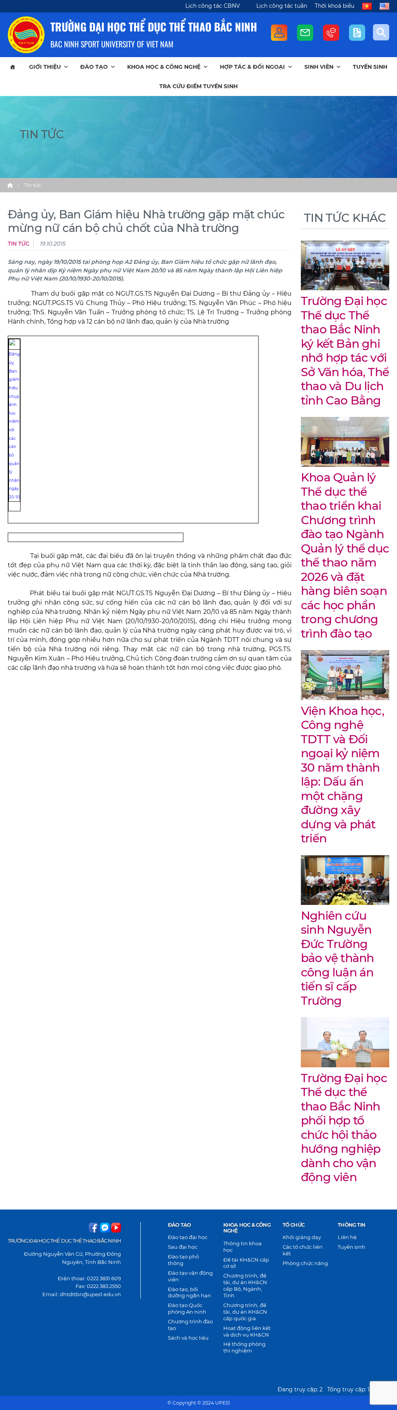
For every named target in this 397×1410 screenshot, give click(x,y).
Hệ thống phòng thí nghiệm (244, 1347)
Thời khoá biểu (334, 5)
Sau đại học (182, 1247)
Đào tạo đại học (187, 1237)
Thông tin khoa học (242, 1246)
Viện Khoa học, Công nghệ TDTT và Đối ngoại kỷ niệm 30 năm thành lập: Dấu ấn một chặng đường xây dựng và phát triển (342, 775)
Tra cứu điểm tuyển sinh (198, 86)
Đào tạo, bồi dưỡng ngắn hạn (189, 1292)
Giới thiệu (45, 66)
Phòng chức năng (305, 1263)
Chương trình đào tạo (190, 1324)
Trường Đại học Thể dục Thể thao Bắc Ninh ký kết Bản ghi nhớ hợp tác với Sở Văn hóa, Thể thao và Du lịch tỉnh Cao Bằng (345, 351)
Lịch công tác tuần (281, 5)
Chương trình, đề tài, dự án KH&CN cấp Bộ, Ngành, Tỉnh (245, 1285)
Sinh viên (318, 66)
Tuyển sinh (370, 66)
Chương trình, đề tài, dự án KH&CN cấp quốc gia (245, 1311)
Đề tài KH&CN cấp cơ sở (246, 1263)
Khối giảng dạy (302, 1237)
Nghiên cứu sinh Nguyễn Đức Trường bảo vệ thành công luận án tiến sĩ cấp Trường (337, 958)
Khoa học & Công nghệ (163, 66)
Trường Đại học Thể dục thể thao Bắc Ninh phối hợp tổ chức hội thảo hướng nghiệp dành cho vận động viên (344, 1128)
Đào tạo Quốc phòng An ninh (187, 1308)
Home (10, 185)
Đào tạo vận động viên (190, 1276)
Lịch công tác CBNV (212, 5)
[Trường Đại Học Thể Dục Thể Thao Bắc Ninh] (26, 34)
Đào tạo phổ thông (183, 1259)
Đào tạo (94, 66)
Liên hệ (347, 1237)
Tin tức (32, 185)
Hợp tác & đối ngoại (252, 66)
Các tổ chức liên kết (303, 1250)
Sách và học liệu (188, 1338)
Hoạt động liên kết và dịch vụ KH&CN (247, 1331)
